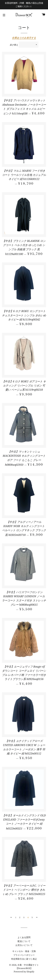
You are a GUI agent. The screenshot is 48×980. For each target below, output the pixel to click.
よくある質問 (24, 937)
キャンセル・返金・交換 (24, 951)
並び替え (14, 44)
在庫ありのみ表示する (24, 37)
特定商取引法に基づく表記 (24, 958)
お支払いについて (24, 945)
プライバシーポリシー (24, 955)
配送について (24, 941)
